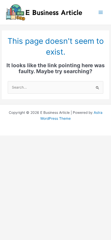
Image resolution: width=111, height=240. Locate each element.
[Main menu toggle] (101, 12)
